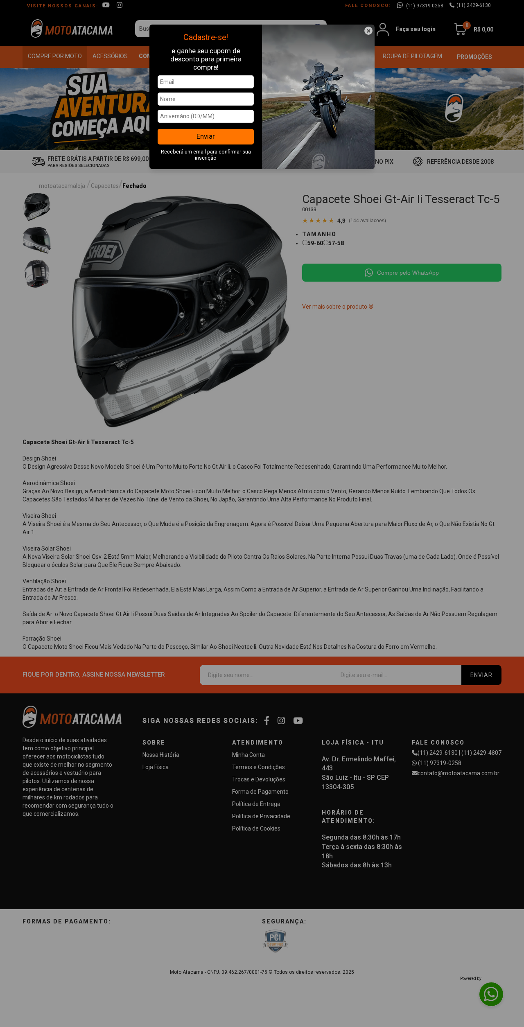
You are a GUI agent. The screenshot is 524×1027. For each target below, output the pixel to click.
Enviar (205, 136)
